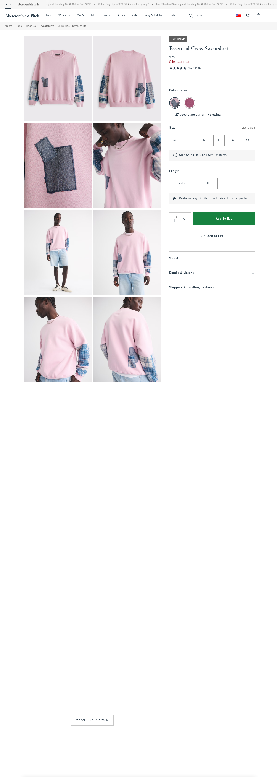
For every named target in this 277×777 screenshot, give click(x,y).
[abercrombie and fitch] (22, 16)
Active (121, 15)
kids (134, 15)
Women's (64, 15)
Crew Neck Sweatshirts (72, 26)
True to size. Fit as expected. (229, 198)
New (49, 15)
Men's (80, 15)
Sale (172, 15)
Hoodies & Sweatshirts (40, 26)
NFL (93, 15)
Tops (19, 26)
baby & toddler (153, 15)
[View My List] (248, 16)
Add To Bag (224, 218)
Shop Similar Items (213, 155)
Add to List (215, 236)
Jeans (106, 15)
